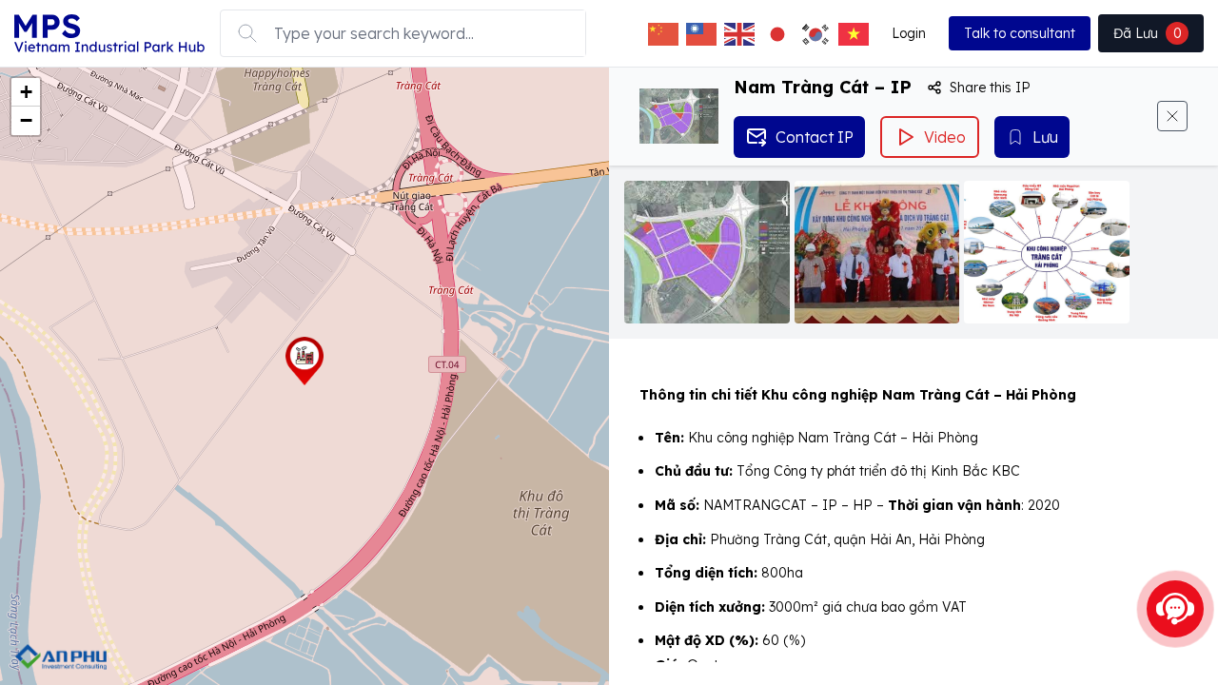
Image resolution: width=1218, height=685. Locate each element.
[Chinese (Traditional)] (701, 33)
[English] (739, 33)
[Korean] (815, 33)
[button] (304, 361)
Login (909, 33)
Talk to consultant (1019, 33)
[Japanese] (777, 33)
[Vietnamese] (853, 33)
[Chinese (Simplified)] (663, 33)
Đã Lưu (1147, 33)
